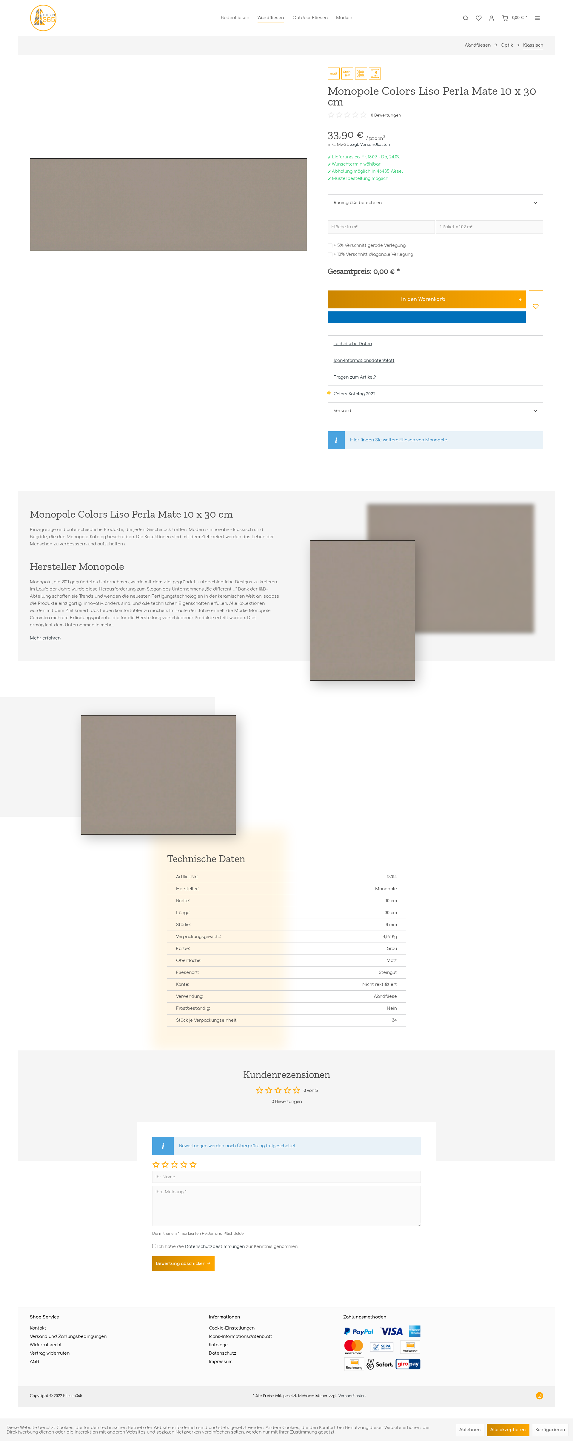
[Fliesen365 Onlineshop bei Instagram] (539, 1396)
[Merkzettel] (479, 18)
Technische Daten (353, 344)
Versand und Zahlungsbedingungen (68, 1336)
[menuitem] (235, 18)
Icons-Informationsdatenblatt (240, 1336)
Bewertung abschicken (181, 1263)
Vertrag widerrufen (50, 1353)
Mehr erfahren (45, 638)
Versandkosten (352, 1396)
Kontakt (38, 1328)
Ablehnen (470, 1430)
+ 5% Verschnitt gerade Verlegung (370, 245)
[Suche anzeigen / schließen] (466, 18)
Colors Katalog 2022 (354, 394)
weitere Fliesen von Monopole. (415, 440)
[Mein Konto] (492, 18)
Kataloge (218, 1345)
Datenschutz (222, 1353)
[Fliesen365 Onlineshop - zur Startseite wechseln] (43, 17)
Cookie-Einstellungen (232, 1328)
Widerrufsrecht (46, 1345)
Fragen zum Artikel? (355, 377)
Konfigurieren (550, 1430)
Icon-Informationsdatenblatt (364, 360)
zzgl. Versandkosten (370, 145)
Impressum (220, 1361)
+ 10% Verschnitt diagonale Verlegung (373, 254)
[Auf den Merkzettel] (536, 306)
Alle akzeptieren (508, 1430)
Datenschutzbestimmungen (215, 1246)
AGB (34, 1361)
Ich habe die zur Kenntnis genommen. (227, 1246)
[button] (156, 1164)
